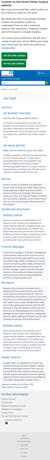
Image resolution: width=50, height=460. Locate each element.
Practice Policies (8, 399)
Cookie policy (24, 449)
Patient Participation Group (13, 406)
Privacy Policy (7, 413)
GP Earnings (6, 402)
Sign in (24, 435)
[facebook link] (6, 423)
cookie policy (8, 48)
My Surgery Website (23, 441)
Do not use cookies (13, 63)
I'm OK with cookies (14, 55)
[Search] (47, 83)
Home (4, 89)
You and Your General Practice (14, 416)
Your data (24, 452)
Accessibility (24, 445)
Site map (24, 456)
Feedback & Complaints (11, 409)
